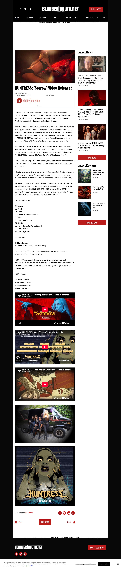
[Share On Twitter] (64, 513)
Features (29, 17)
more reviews (91, 222)
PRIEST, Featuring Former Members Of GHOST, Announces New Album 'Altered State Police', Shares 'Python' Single (91, 113)
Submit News (96, 9)
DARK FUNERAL (98, 187)
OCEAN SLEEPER (99, 203)
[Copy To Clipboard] (73, 513)
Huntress (29, 513)
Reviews (43, 17)
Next (69, 522)
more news (92, 157)
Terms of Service (91, 17)
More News (45, 522)
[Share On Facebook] (60, 513)
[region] (60, 564)
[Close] (118, 564)
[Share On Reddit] (68, 513)
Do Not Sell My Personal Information (86, 564)
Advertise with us (97, 547)
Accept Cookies (103, 564)
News (17, 17)
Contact (56, 17)
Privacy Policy (72, 17)
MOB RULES (97, 170)
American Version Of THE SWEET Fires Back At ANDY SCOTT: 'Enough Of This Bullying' (91, 145)
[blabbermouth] (60, 11)
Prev (20, 522)
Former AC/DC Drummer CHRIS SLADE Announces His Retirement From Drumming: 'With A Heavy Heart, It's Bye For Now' (91, 79)
